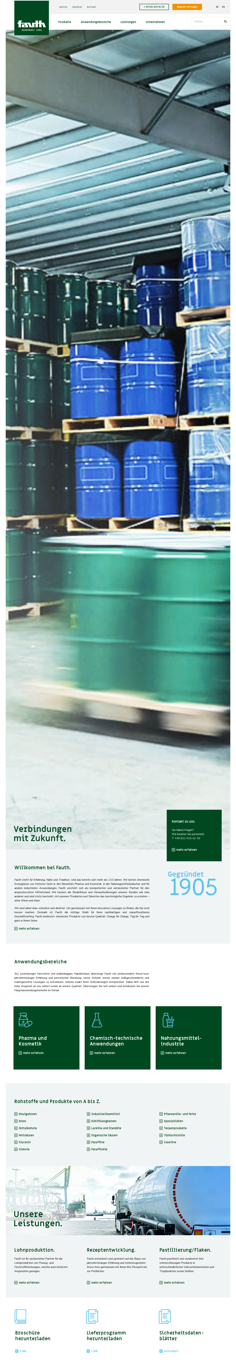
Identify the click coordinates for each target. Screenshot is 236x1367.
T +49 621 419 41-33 (186, 838)
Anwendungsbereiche (96, 22)
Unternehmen (155, 22)
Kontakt (91, 7)
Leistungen (128, 22)
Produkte (64, 22)
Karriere (77, 7)
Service (63, 7)
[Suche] (225, 21)
